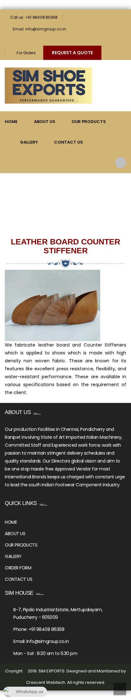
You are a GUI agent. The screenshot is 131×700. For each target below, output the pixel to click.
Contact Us (68, 142)
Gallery (29, 142)
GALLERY (13, 556)
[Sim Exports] (48, 86)
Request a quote (72, 52)
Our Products (89, 122)
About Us (44, 122)
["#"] (9, 41)
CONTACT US (18, 579)
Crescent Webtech (45, 682)
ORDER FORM (18, 568)
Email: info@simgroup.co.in (39, 29)
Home (11, 122)
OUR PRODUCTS (21, 545)
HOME (11, 522)
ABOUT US (15, 533)
